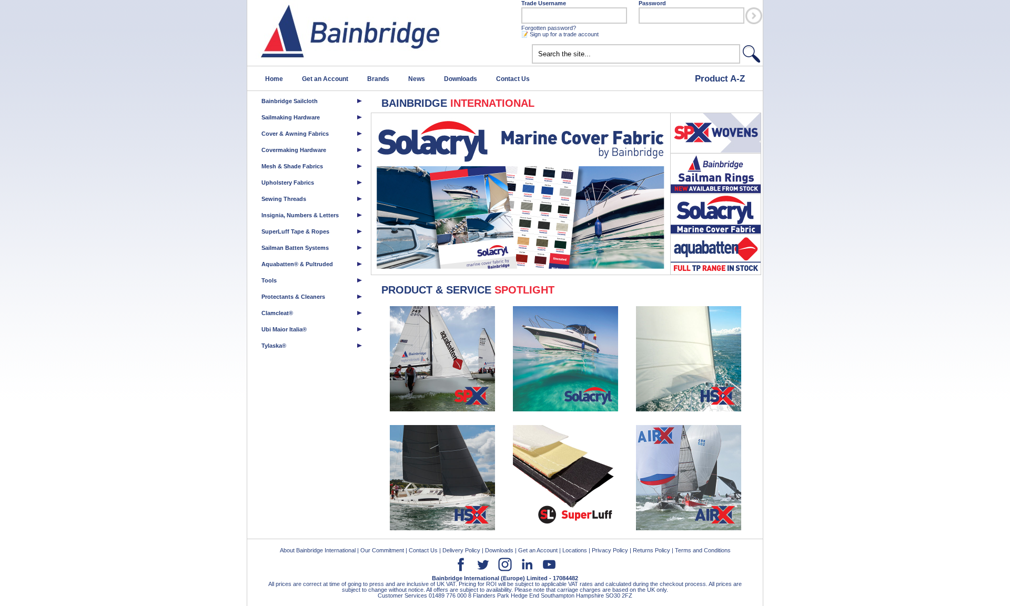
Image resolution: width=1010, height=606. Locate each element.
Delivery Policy (461, 550)
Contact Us (513, 79)
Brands (378, 79)
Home (274, 79)
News (416, 79)
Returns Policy (651, 550)
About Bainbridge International (318, 550)
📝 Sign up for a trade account (560, 34)
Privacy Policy (610, 550)
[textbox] (636, 54)
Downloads (460, 79)
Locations (574, 550)
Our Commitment (382, 550)
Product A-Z (720, 78)
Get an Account (325, 79)
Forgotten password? (548, 28)
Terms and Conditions (703, 550)
